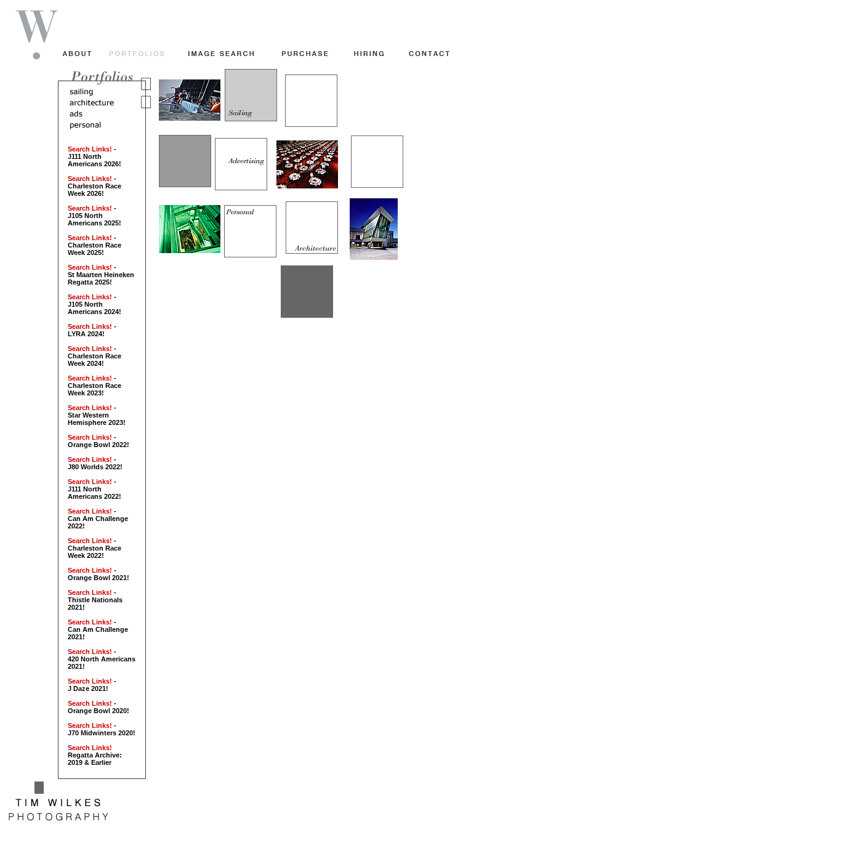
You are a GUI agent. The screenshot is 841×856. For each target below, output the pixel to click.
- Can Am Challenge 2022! (98, 518)
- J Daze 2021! (92, 684)
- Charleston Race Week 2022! (94, 548)
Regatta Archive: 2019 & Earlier (95, 755)
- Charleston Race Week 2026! (94, 186)
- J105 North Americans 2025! (94, 215)
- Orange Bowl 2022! (98, 441)
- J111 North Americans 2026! (94, 156)
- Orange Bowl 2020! (98, 707)
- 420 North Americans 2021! (101, 659)
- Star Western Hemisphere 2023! (97, 415)
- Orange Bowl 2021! (98, 574)
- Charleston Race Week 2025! (94, 245)
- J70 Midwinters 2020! (101, 729)
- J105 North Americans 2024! (94, 304)
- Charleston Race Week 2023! (94, 385)
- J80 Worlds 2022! (95, 463)
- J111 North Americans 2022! (94, 489)
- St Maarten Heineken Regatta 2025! (101, 275)
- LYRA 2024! (92, 330)
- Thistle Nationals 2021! (95, 600)
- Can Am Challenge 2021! (98, 629)
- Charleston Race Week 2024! (94, 356)
